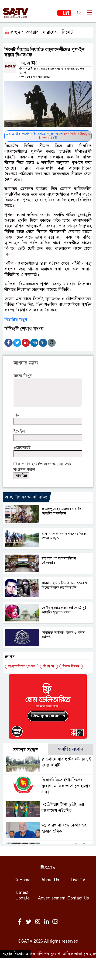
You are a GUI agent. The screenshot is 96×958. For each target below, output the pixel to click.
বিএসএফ (49, 666)
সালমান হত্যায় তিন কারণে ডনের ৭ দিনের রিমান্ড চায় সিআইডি (64, 585)
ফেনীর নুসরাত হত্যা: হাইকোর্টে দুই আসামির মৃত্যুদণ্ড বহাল (64, 610)
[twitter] (29, 921)
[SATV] (48, 868)
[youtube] (55, 921)
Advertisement (51, 898)
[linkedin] (47, 921)
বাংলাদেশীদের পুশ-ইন (21, 666)
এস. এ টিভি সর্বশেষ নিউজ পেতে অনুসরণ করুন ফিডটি (48, 136)
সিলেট (67, 32)
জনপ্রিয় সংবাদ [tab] (70, 749)
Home (24, 879)
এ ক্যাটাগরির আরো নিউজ (26, 497)
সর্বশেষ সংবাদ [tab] (25, 750)
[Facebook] (8, 343)
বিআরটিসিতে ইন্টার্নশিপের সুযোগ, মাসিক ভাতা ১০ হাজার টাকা (65, 786)
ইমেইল (19, 431)
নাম (17, 414)
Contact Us (78, 898)
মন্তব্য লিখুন (23, 375)
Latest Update (22, 895)
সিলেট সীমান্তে (71, 666)
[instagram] (38, 921)
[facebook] (20, 921)
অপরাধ (32, 32)
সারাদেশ (50, 32)
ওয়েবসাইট (22, 447)
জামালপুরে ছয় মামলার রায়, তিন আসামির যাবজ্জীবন (62, 511)
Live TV (78, 879)
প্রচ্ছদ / (16, 32)
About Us (50, 879)
